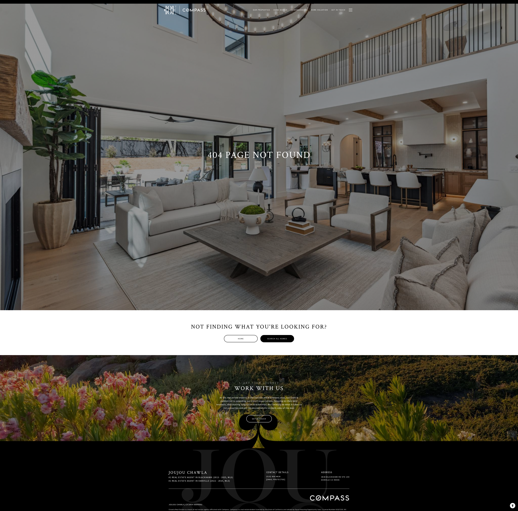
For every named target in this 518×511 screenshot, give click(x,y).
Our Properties (261, 10)
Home (241, 338)
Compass (233, 509)
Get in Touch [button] (259, 419)
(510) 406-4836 (273, 476)
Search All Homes (277, 338)
